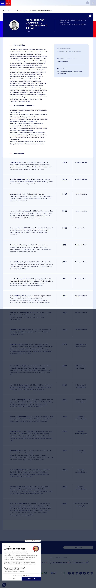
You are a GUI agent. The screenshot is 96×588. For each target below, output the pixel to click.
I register (78, 547)
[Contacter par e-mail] (90, 16)
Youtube (84, 573)
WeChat (88, 573)
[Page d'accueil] (12, 3)
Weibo (92, 573)
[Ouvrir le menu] (93, 3)
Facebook (69, 573)
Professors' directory (14, 11)
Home (4, 11)
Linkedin (77, 573)
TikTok (80, 573)
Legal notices (61, 557)
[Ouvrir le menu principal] (3, 3)
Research (87, 2)
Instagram (73, 573)
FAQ (50, 557)
